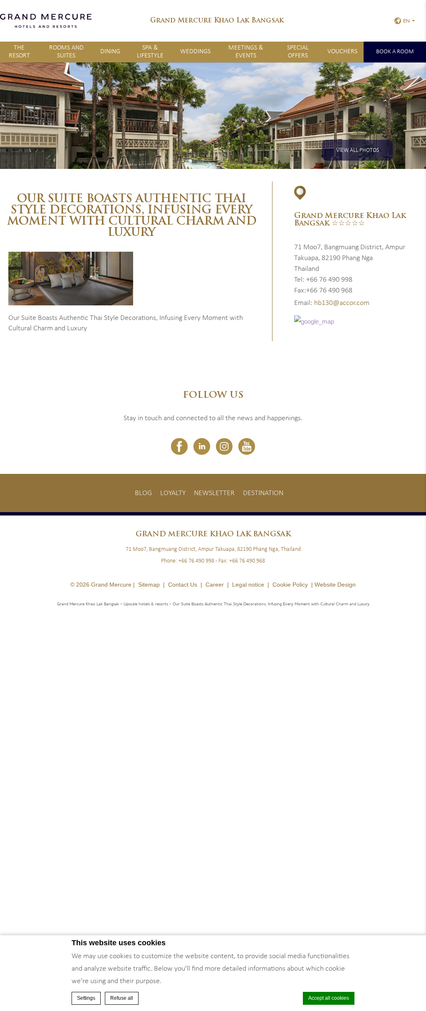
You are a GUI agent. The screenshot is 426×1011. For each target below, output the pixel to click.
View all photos (357, 150)
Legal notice (248, 584)
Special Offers (298, 52)
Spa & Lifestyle (150, 52)
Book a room (395, 52)
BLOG (143, 493)
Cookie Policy (290, 584)
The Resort (19, 52)
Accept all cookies (328, 998)
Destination (263, 493)
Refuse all (121, 998)
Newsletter (214, 493)
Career (215, 584)
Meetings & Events (245, 52)
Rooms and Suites (66, 52)
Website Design (335, 584)
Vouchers (342, 51)
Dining (110, 51)
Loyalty (173, 493)
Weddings (195, 51)
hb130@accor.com (341, 303)
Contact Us (182, 584)
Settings (86, 998)
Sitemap (149, 584)
